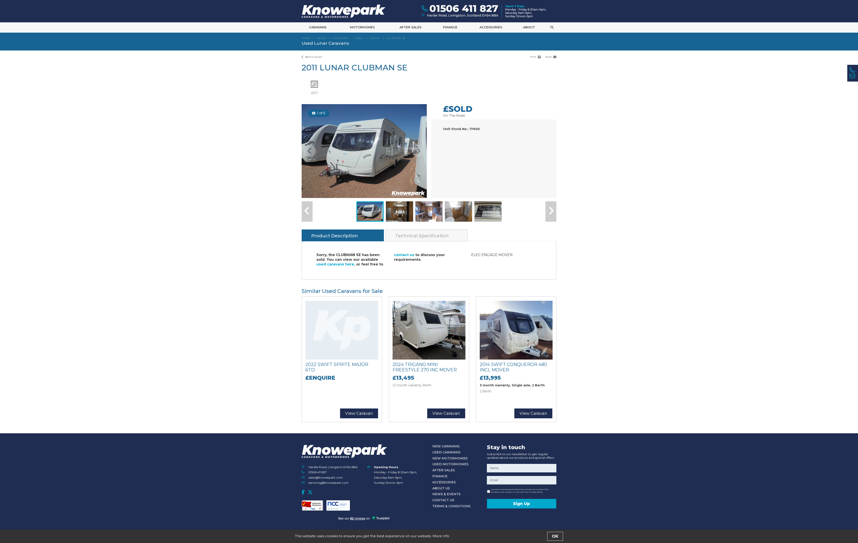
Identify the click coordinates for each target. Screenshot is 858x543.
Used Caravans (446, 452)
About (529, 27)
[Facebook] (303, 492)
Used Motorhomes (450, 464)
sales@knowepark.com (325, 477)
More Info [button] (441, 536)
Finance (450, 27)
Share (548, 56)
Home (306, 38)
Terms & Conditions (451, 506)
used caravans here (335, 264)
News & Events (446, 494)
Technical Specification (422, 235)
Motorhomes (362, 27)
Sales (321, 38)
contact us (404, 255)
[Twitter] (310, 492)
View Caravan (359, 413)
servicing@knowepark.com (328, 482)
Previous (309, 151)
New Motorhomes (450, 458)
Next (418, 151)
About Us (441, 488)
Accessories (490, 27)
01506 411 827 (317, 472)
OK (555, 536)
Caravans (317, 27)
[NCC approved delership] (338, 505)
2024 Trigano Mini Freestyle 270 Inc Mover (425, 367)
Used (359, 38)
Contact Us (443, 500)
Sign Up (521, 503)
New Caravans (446, 446)
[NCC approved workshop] (312, 505)
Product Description (334, 235)
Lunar (375, 38)
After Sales (410, 27)
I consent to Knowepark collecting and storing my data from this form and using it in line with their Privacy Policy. (520, 490)
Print (533, 56)
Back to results (313, 56)
